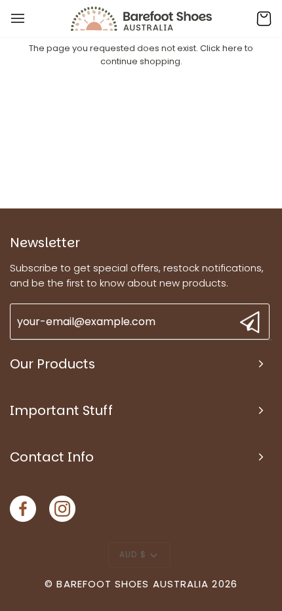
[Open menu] (29, 18)
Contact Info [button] (52, 457)
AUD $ (132, 554)
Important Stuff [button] (61, 410)
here (232, 48)
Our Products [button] (52, 364)
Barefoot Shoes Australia (132, 584)
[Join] (248, 322)
